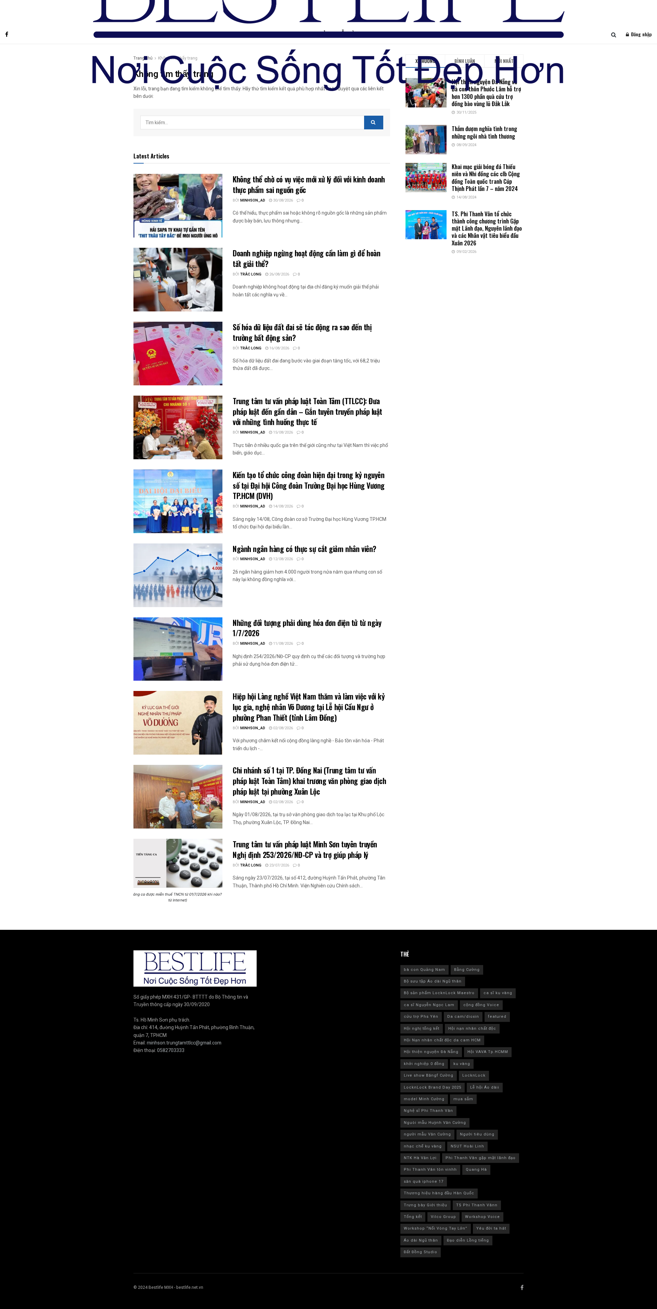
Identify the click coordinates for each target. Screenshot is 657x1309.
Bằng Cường (467, 970)
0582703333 (170, 1050)
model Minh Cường (424, 1099)
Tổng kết (413, 1217)
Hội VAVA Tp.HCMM (487, 1052)
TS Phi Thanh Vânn (477, 1205)
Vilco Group (443, 1217)
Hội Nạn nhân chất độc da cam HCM (442, 1040)
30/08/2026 (282, 200)
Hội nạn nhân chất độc (472, 1028)
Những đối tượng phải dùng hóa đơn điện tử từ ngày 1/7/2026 (307, 628)
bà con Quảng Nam (424, 970)
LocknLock (474, 1075)
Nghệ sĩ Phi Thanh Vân (428, 1111)
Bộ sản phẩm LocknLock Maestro (439, 993)
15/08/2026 (282, 432)
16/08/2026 (278, 348)
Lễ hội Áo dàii (484, 1087)
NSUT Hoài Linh (467, 1146)
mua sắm (463, 1099)
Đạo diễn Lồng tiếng (468, 1240)
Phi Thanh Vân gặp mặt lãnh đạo (481, 1158)
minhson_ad (252, 200)
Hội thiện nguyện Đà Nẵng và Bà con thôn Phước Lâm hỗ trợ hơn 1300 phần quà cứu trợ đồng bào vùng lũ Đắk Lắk (486, 92)
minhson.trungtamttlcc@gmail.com (184, 1043)
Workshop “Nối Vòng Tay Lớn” (435, 1228)
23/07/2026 (278, 865)
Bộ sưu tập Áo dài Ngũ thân (433, 981)
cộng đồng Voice (481, 1005)
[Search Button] (373, 122)
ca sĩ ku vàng (498, 993)
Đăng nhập (641, 34)
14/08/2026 (282, 506)
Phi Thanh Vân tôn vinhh (430, 1169)
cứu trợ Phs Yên (421, 1016)
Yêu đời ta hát (491, 1228)
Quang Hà (476, 1169)
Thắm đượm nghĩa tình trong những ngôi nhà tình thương (484, 132)
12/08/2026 (282, 559)
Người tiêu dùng (477, 1134)
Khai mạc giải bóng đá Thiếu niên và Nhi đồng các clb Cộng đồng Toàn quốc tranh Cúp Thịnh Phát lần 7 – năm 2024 (486, 177)
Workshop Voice (482, 1217)
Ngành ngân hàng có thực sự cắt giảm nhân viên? (305, 548)
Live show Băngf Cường (428, 1075)
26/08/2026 (278, 274)
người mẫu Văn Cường (427, 1134)
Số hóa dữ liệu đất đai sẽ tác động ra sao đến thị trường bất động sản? (302, 332)
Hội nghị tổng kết (421, 1028)
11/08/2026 (282, 643)
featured (497, 1016)
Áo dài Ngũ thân (421, 1240)
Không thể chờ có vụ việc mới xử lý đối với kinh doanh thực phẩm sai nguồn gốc (309, 184)
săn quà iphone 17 (423, 1181)
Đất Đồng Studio (420, 1252)
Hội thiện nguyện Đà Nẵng (431, 1052)
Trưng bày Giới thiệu (425, 1205)
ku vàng (461, 1064)
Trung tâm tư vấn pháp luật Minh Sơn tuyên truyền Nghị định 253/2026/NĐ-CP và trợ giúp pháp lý (305, 849)
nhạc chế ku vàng (423, 1146)
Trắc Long (250, 274)
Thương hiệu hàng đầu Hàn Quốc (439, 1193)
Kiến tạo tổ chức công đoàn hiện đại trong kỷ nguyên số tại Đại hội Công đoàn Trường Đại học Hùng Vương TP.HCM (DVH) (309, 485)
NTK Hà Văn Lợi (420, 1158)
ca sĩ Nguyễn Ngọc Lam (429, 1005)
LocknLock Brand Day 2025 (432, 1087)
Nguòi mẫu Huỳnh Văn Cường (435, 1123)
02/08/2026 (282, 728)
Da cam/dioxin (463, 1016)
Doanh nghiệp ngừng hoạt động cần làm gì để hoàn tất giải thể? (306, 258)
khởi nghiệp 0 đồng (424, 1064)
